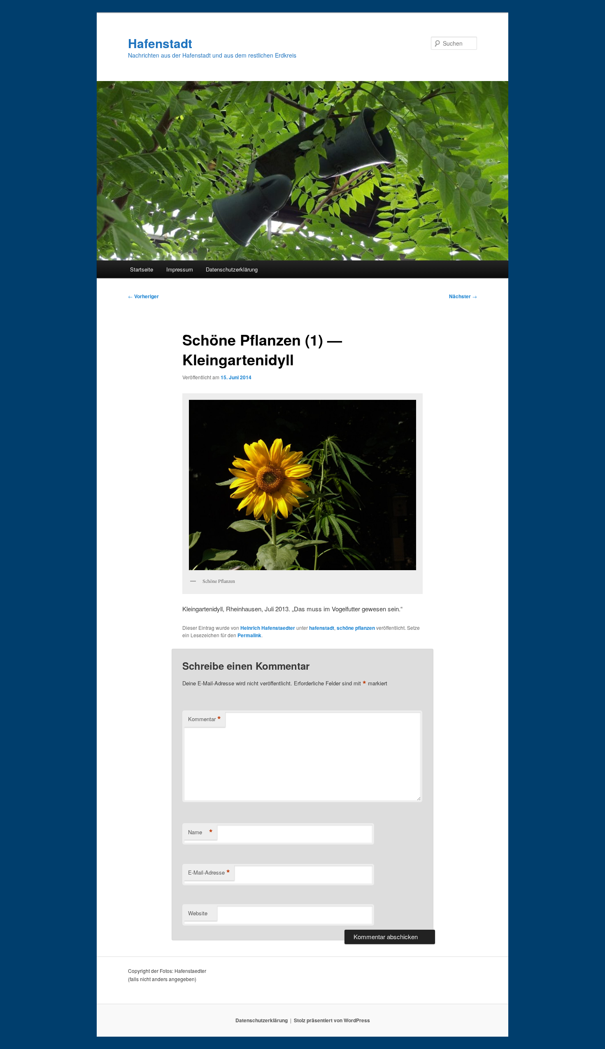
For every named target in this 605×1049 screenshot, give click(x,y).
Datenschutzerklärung (232, 269)
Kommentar (204, 719)
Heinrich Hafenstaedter (267, 627)
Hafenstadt (160, 43)
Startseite (141, 269)
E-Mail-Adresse (209, 872)
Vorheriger (143, 296)
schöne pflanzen (356, 627)
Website (197, 913)
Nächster (463, 296)
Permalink (249, 635)
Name (200, 832)
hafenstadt (321, 627)
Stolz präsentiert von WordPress (332, 1020)
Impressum (179, 269)
